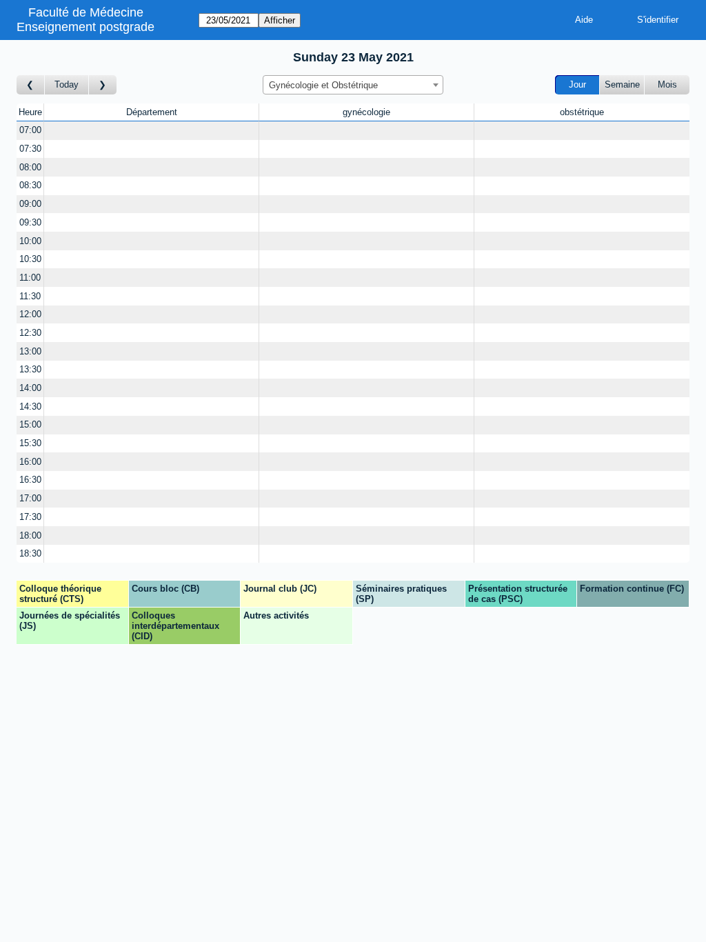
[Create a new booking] (151, 130)
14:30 (30, 406)
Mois (667, 84)
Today (66, 84)
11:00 (30, 277)
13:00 (30, 351)
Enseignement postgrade (85, 27)
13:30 (30, 369)
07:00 (30, 130)
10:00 (30, 241)
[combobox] (353, 84)
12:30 (30, 333)
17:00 (30, 498)
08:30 (30, 185)
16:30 (30, 479)
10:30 (30, 259)
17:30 (30, 517)
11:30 (30, 296)
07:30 (30, 148)
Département (151, 112)
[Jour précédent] (31, 85)
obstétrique (582, 112)
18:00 (30, 535)
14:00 (30, 388)
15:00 (30, 424)
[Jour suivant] (103, 85)
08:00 (30, 167)
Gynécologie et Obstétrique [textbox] (323, 85)
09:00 (30, 204)
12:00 (30, 314)
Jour (577, 84)
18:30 (30, 553)
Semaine (622, 84)
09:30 (30, 222)
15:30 (30, 443)
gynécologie (366, 112)
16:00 (30, 462)
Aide (584, 19)
